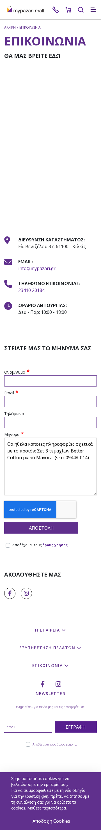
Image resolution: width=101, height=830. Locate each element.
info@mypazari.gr (37, 268)
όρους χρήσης (55, 545)
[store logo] (28, 9)
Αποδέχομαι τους (40, 545)
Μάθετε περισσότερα (46, 808)
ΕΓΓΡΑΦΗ (76, 727)
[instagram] (26, 593)
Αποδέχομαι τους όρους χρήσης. (55, 744)
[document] (51, 801)
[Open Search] (80, 9)
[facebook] (9, 593)
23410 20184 (31, 290)
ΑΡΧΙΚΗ (10, 27)
